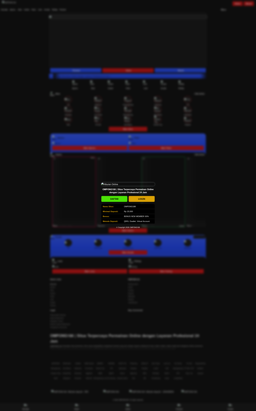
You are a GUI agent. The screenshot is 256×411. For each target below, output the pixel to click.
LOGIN (141, 198)
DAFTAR (114, 198)
